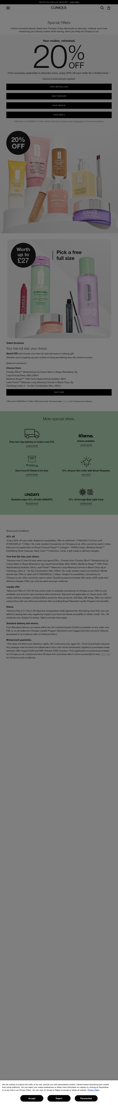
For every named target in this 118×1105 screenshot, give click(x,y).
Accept (31, 1098)
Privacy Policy (93, 1090)
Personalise (86, 1098)
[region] (59, 1092)
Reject (59, 1098)
